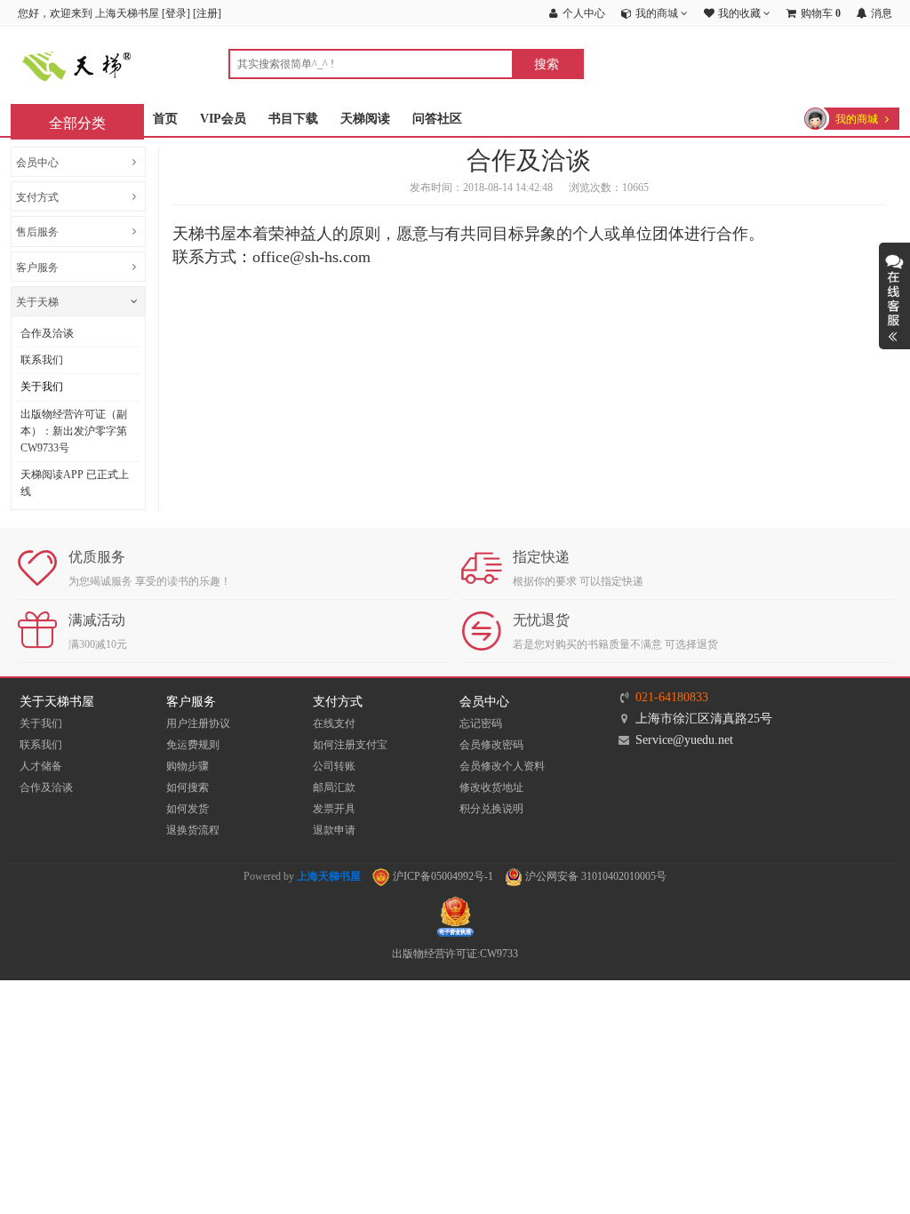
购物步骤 (187, 766)
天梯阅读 (365, 118)
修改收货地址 (491, 787)
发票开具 (334, 809)
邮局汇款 (334, 787)
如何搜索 (187, 787)
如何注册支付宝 (350, 745)
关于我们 (41, 386)
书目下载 (293, 118)
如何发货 (187, 809)
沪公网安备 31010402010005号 (595, 876)
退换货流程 (193, 830)
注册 (207, 13)
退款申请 (334, 830)
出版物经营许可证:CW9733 (455, 953)
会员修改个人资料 (502, 766)
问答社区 (437, 118)
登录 (176, 13)
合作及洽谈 (47, 333)
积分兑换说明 (491, 809)
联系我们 (41, 360)
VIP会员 (223, 118)
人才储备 (41, 766)
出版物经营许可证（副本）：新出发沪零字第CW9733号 (73, 431)
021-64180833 (671, 697)
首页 (165, 118)
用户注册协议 (198, 723)
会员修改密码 (491, 745)
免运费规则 (193, 745)
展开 (894, 296)
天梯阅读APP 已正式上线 (74, 483)
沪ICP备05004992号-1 (441, 876)
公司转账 (334, 766)
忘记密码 (480, 723)
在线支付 (334, 723)
